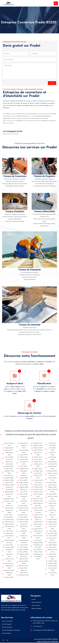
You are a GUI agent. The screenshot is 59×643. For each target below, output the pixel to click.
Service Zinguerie (7, 624)
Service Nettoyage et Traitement (11, 630)
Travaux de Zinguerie (44, 176)
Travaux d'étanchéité (44, 211)
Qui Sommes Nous (36, 602)
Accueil (34, 599)
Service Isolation (6, 633)
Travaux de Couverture (14, 176)
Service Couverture (7, 621)
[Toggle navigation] (56, 3)
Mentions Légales (36, 608)
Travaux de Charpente (29, 269)
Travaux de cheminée (29, 324)
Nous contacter (36, 605)
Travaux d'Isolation (14, 211)
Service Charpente (7, 627)
